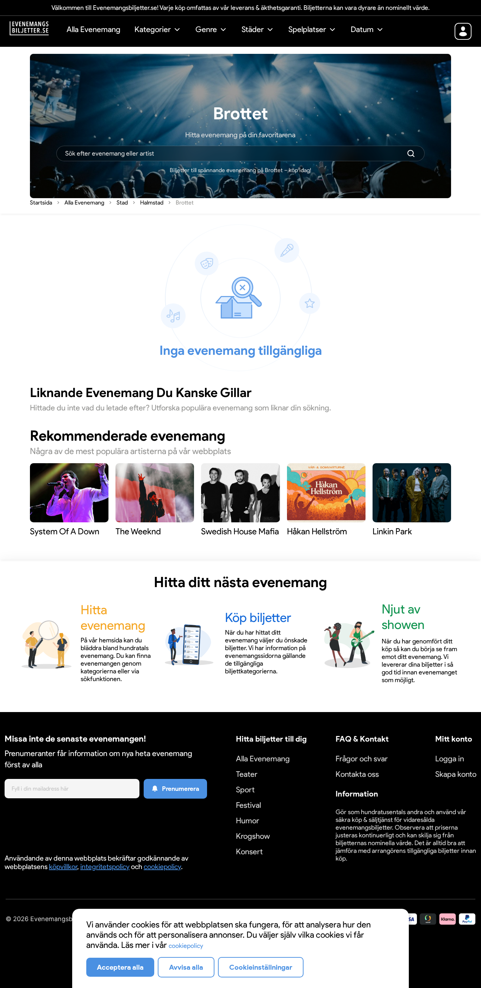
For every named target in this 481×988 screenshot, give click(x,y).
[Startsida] (35, 30)
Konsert (249, 851)
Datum (362, 29)
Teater (246, 774)
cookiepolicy (162, 866)
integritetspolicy (105, 866)
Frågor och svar (362, 758)
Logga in (449, 758)
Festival (248, 805)
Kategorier (153, 29)
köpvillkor (63, 866)
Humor (247, 820)
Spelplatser (307, 29)
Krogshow (253, 836)
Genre (206, 29)
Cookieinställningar (357, 867)
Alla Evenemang (93, 29)
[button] (157, 30)
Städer (253, 29)
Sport (245, 789)
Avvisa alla (186, 967)
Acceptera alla (120, 967)
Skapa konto (455, 774)
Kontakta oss (357, 774)
